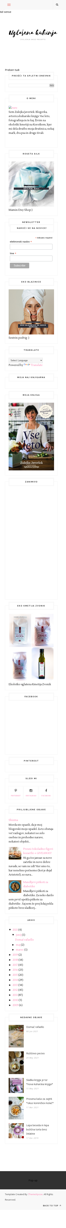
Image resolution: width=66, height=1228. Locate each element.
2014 (15, 980)
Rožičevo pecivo (35, 1053)
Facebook (46, 796)
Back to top (51, 1205)
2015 (15, 975)
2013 (15, 985)
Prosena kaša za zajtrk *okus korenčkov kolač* (40, 1101)
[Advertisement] (35, 541)
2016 (15, 970)
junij (18, 935)
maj (18, 945)
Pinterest (16, 796)
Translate (37, 365)
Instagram (31, 796)
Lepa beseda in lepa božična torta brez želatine (37, 1129)
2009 (15, 1005)
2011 (15, 995)
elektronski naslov (21, 241)
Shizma (13, 820)
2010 (15, 1000)
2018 (15, 960)
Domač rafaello (24, 939)
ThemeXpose (35, 1194)
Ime (13, 253)
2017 (15, 965)
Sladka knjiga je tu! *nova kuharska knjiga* (39, 1082)
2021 (15, 929)
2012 (15, 990)
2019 (15, 955)
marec (20, 949)
